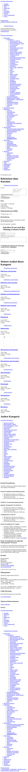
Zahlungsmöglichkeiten (12, 102)
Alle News (9, 110)
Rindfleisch (13, 66)
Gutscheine (12, 77)
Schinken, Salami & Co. (16, 53)
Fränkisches (13, 46)
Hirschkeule (4, 384)
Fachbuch (9, 150)
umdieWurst (7, 109)
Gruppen (9, 136)
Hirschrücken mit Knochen (9, 350)
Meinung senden (5, 253)
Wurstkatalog (7, 169)
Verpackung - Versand (12, 103)
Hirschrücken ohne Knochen (10, 361)
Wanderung (10, 133)
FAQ (5, 9)
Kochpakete (13, 82)
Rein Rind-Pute (14, 87)
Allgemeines (10, 141)
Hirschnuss (4, 407)
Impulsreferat (10, 143)
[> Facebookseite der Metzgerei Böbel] (11, 631)
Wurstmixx (12, 95)
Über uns (9, 119)
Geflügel (12, 71)
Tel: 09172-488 (4, 564)
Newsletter (6, 11)
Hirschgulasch (5, 395)
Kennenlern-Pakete (14, 88)
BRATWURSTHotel (9, 108)
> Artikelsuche (13, 769)
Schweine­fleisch (14, 64)
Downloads (6, 12)
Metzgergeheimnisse (12, 131)
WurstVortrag (7, 140)
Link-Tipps (9, 124)
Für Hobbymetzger (14, 78)
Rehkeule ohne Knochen (8, 305)
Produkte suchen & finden (13, 98)
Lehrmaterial (13, 89)
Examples (9, 159)
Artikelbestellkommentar (7, 194)
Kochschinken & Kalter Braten (17, 57)
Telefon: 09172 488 (14, 770)
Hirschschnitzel (5, 372)
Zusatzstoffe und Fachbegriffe (14, 123)
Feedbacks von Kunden (13, 157)
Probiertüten (13, 81)
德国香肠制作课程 (12, 138)
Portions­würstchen (14, 54)
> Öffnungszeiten (5, 769)
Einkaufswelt (10, 39)
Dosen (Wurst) (13, 50)
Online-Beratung (5, 31)
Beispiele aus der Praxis (13, 155)
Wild (11, 73)
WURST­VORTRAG (15, 92)
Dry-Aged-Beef (14, 45)
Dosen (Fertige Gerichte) (16, 52)
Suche (7, 768)
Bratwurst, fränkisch (15, 41)
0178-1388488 (10, 565)
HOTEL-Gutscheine (15, 85)
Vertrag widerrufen (5, 604)
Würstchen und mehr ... (15, 59)
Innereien (12, 80)
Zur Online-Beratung (6, 596)
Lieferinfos (9, 105)
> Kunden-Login (21, 769)
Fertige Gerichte (14, 74)
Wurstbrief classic (14, 61)
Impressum (6, 5)
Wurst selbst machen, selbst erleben (15, 129)
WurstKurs (6, 151)
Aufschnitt (12, 56)
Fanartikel (12, 91)
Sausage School (11, 158)
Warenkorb (9, 101)
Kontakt (6, 13)
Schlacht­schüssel (14, 49)
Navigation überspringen (7, 1)
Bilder (8, 147)
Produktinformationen (12, 96)
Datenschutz (7, 8)
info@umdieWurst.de (6, 567)
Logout (5, 16)
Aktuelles (6, 4)
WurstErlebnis (7, 127)
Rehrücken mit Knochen (8, 271)
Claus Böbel (10, 113)
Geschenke (12, 60)
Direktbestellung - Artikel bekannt (15, 99)
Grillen (11, 68)
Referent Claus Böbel (12, 146)
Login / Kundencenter (9, 15)
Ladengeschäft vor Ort (12, 115)
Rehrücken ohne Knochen (9, 282)
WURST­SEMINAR (15, 94)
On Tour (9, 134)
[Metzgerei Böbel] (4, 20)
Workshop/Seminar (11, 144)
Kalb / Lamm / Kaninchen (16, 67)
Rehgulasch (4, 317)
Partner (8, 120)
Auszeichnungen (11, 126)
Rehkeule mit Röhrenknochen (10, 294)
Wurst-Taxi (9, 117)
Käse (11, 70)
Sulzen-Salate (13, 75)
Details (8, 154)
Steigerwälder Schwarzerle (16, 48)
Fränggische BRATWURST (14, 130)
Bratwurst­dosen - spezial (16, 42)
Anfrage (24, 538)
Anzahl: (3, 196)
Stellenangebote (11, 122)
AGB (5, 6)
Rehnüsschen (5, 328)
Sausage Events (11, 137)
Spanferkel (12, 63)
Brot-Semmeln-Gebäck (15, 84)
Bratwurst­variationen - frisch (17, 43)
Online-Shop (7, 38)
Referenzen (9, 148)
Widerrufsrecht (7, 164)
